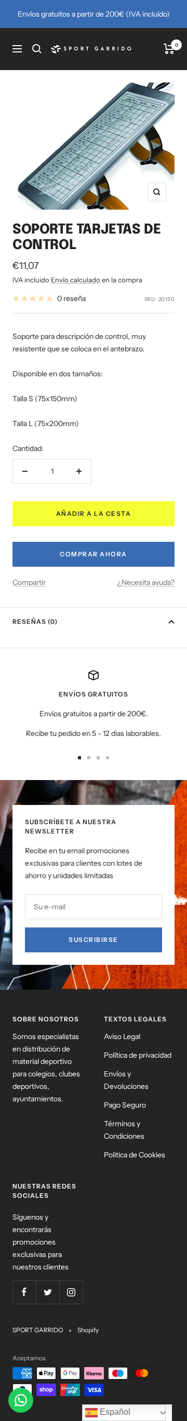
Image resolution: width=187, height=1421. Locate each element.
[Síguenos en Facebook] (24, 1292)
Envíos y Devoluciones (126, 1080)
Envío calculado (75, 280)
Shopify (88, 1330)
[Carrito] (169, 49)
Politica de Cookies (134, 1154)
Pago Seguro (125, 1105)
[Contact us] (20, 1400)
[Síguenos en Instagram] (71, 1292)
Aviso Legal (122, 1036)
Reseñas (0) (35, 621)
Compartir (29, 582)
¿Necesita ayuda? (146, 582)
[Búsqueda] (37, 48)
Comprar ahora (93, 554)
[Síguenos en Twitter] (47, 1292)
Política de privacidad (137, 1055)
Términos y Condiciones (124, 1130)
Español (114, 1412)
